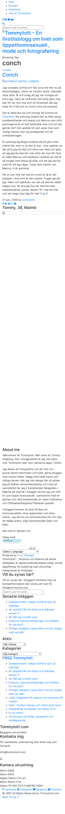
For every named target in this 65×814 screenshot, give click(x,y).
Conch (10, 75)
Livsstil (6, 70)
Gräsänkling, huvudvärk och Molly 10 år (32, 708)
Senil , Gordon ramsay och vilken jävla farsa (35, 705)
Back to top (9, 797)
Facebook (15, 9)
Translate (28, 555)
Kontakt (13, 5)
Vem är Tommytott (20, 13)
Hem (11, 1)
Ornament (8, 116)
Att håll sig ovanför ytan (23, 617)
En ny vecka (16, 712)
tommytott (28, 199)
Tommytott (23, 658)
